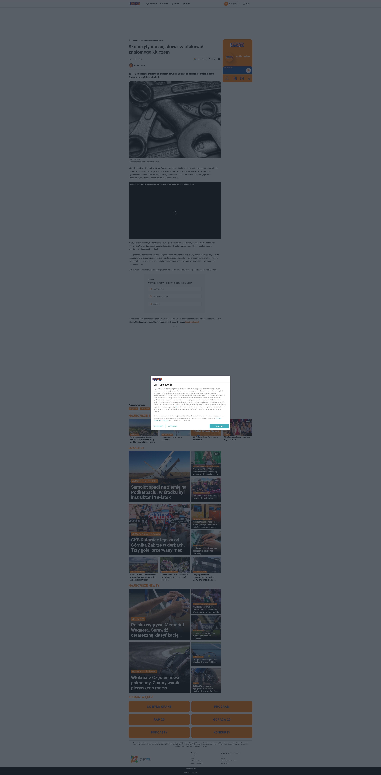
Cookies (165, 420)
